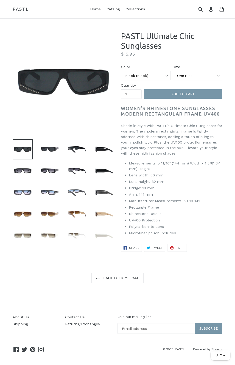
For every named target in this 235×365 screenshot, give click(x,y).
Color (125, 67)
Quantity (128, 85)
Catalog (113, 9)
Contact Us (75, 317)
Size (176, 67)
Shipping (20, 324)
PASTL (21, 9)
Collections (135, 9)
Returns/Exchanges (82, 324)
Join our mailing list (134, 316)
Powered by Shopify (207, 349)
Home (95, 9)
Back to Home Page (121, 278)
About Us (21, 317)
